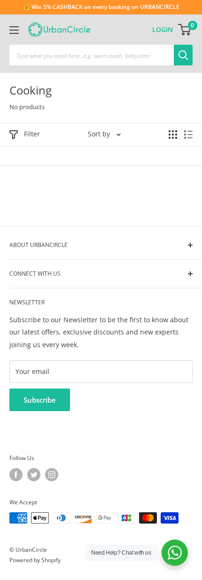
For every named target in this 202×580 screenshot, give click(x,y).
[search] (91, 55)
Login (162, 29)
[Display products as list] (188, 134)
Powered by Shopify (35, 560)
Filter (32, 133)
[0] (185, 29)
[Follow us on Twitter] (33, 474)
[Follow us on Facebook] (16, 474)
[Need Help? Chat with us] (175, 553)
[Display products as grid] (173, 134)
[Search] (183, 55)
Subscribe (39, 400)
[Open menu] (14, 30)
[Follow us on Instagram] (51, 474)
